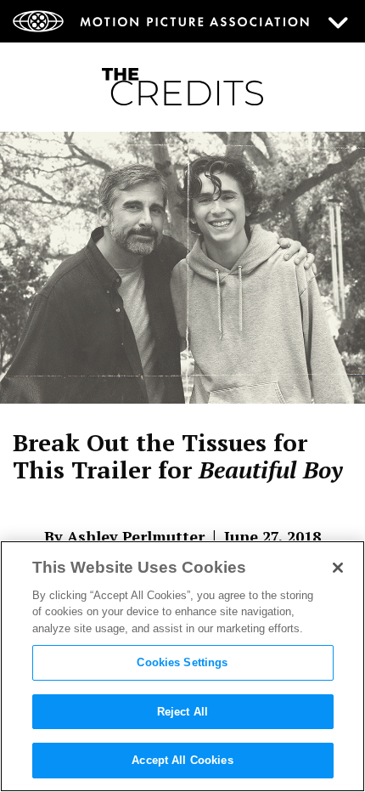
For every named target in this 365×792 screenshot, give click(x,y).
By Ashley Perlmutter (124, 536)
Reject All (182, 711)
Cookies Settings (182, 662)
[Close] (338, 567)
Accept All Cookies (182, 760)
